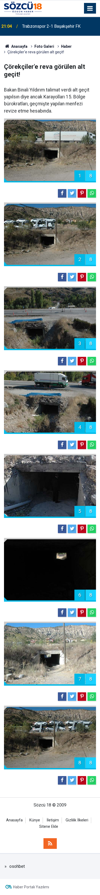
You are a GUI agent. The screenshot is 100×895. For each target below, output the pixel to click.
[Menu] (90, 8)
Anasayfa (14, 820)
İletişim (53, 820)
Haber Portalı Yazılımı (31, 887)
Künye (34, 820)
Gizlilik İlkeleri (77, 820)
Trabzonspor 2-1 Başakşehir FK (51, 26)
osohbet (17, 866)
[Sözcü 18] (23, 7)
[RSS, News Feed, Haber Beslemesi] (50, 843)
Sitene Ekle (48, 826)
